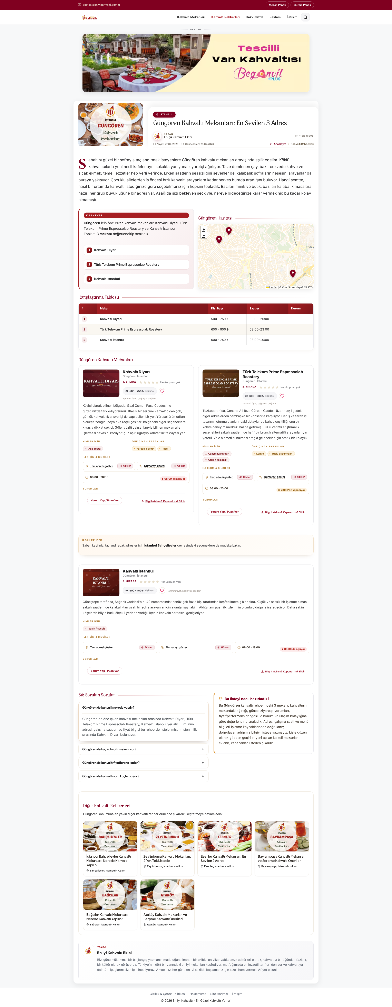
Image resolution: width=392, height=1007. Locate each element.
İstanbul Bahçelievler (160, 545)
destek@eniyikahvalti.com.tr (101, 4)
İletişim (292, 17)
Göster (127, 465)
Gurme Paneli (302, 5)
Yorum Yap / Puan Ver (105, 500)
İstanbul (166, 114)
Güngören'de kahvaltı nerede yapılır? (108, 707)
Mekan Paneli (277, 5)
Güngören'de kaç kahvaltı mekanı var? (109, 749)
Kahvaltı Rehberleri (225, 17)
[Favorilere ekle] (162, 391)
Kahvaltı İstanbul (107, 279)
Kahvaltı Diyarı (105, 250)
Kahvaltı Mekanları (191, 17)
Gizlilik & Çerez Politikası (168, 994)
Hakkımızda (254, 17)
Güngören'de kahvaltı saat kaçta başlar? (110, 776)
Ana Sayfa (280, 144)
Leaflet (273, 287)
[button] (305, 17)
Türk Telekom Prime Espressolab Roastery (126, 264)
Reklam (275, 17)
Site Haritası (219, 994)
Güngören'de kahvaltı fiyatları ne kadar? (111, 763)
